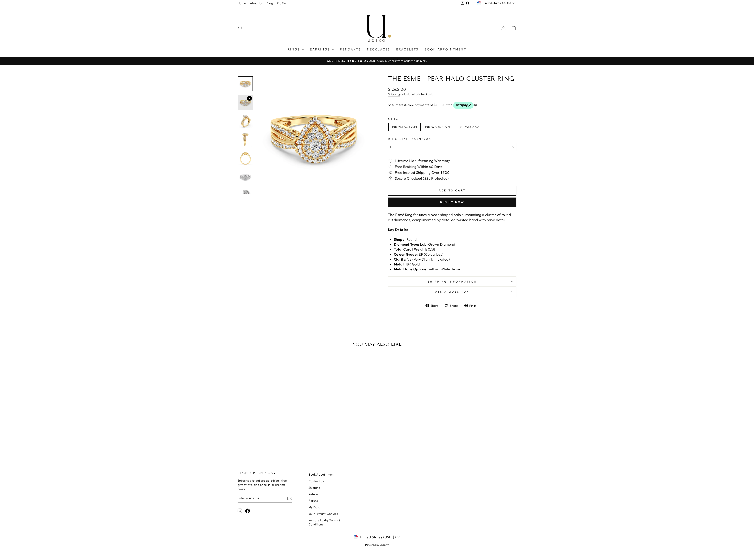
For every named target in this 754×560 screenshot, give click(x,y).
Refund (313, 500)
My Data (314, 507)
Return (313, 494)
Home (242, 3)
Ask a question (452, 291)
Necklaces (378, 49)
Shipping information (452, 281)
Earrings (320, 49)
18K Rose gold (468, 127)
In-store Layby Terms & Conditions (324, 522)
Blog (269, 3)
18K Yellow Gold (404, 127)
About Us (256, 3)
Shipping (394, 94)
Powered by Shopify (377, 544)
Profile (281, 3)
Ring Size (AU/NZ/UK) (410, 139)
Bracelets (407, 49)
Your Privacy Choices (323, 514)
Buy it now (452, 202)
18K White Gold (437, 127)
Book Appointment (445, 49)
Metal (394, 119)
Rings (294, 49)
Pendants (350, 49)
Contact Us (316, 481)
